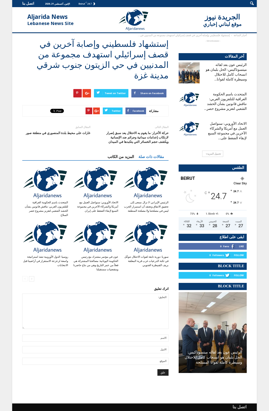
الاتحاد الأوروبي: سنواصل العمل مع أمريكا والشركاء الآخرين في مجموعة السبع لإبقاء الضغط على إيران (97, 206)
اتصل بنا (28, 3)
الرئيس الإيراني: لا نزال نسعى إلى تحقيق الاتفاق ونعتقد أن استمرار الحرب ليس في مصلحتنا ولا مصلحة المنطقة (146, 206)
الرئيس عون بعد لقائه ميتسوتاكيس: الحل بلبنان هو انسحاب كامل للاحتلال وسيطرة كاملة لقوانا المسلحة (213, 357)
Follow (239, 255)
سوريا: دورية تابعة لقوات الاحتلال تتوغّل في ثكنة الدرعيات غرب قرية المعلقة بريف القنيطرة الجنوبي (146, 261)
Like (241, 246)
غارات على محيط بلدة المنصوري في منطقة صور (58, 133)
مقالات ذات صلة (151, 157)
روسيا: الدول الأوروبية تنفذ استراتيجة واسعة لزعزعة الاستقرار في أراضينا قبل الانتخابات (45, 261)
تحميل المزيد (214, 153)
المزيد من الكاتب (121, 157)
